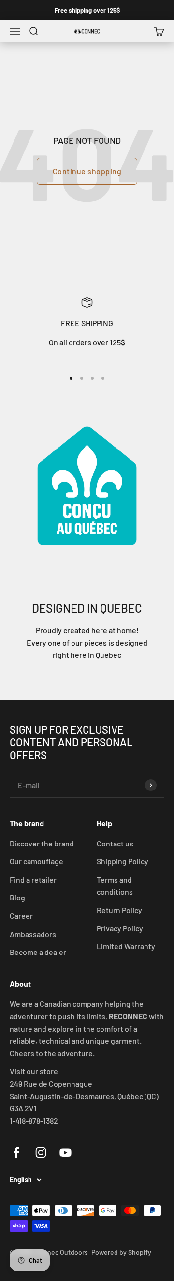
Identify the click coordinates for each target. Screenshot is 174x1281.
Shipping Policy (122, 861)
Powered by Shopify (121, 1252)
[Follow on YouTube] (65, 1152)
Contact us (115, 843)
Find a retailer (33, 879)
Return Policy (119, 909)
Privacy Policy (120, 928)
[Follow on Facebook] (16, 1152)
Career (21, 915)
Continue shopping (87, 171)
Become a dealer (38, 951)
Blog (17, 897)
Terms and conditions (115, 886)
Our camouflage (36, 861)
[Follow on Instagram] (40, 1152)
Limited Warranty (126, 946)
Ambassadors (33, 934)
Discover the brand (42, 843)
